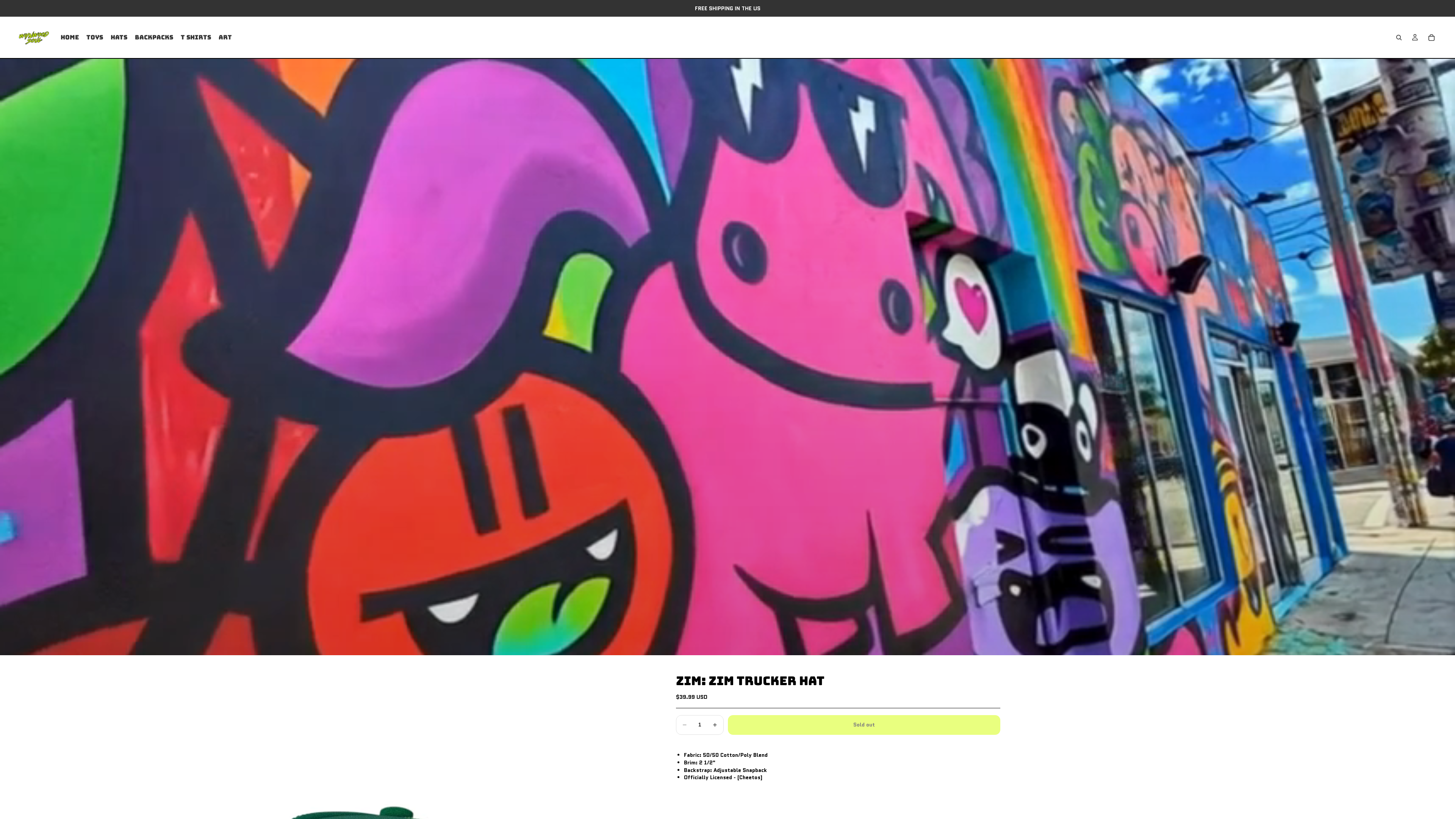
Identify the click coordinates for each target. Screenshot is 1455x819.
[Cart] (1431, 37)
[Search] (1399, 37)
